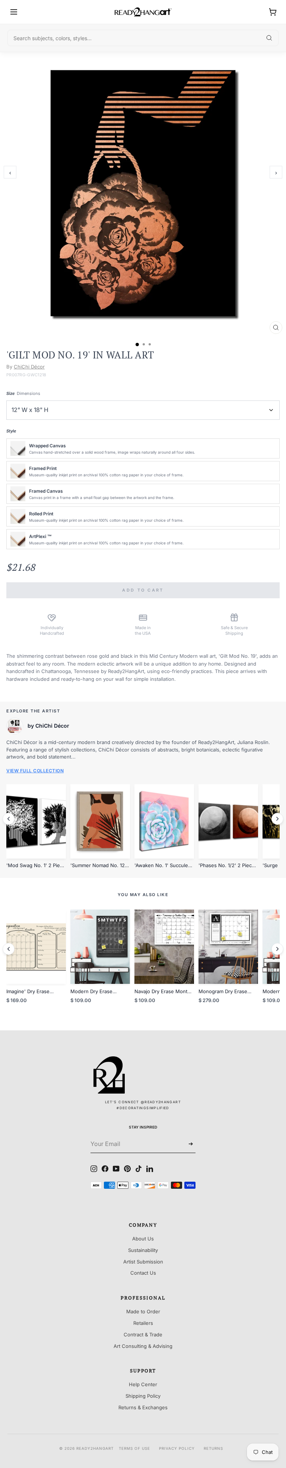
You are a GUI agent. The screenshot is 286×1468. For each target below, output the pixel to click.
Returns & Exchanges (143, 1407)
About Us (143, 1239)
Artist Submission (143, 1262)
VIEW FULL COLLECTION (35, 770)
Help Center (143, 1384)
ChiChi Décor (29, 367)
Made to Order (143, 1311)
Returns (213, 1448)
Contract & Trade (143, 1334)
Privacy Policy (177, 1448)
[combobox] (143, 38)
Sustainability (143, 1250)
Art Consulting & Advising (143, 1346)
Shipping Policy (143, 1396)
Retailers (143, 1323)
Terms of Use (134, 1448)
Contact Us (143, 1273)
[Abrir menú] (13, 12)
